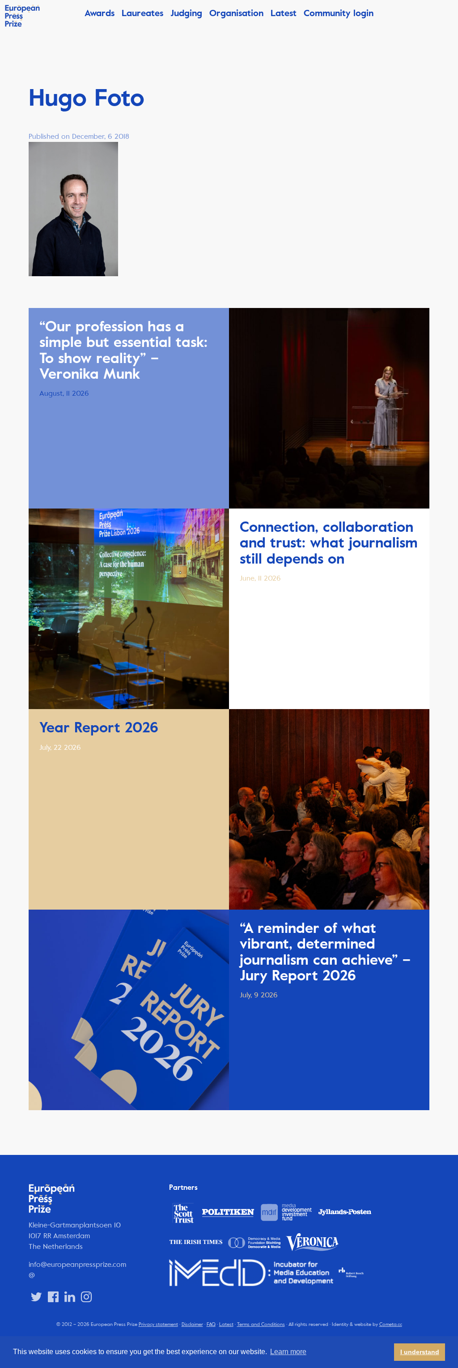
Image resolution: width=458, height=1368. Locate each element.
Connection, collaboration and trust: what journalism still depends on (329, 543)
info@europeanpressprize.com (77, 1264)
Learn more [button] (288, 1351)
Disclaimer (192, 1324)
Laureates (142, 13)
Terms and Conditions (261, 1324)
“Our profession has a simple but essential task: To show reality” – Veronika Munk (123, 350)
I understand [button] (419, 1351)
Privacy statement (158, 1324)
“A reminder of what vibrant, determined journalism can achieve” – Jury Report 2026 (325, 952)
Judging (186, 13)
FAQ (211, 1324)
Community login (338, 13)
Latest (284, 13)
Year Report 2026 (98, 727)
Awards (99, 13)
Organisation (236, 13)
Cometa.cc (390, 1324)
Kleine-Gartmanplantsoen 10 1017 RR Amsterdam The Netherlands (75, 1236)
